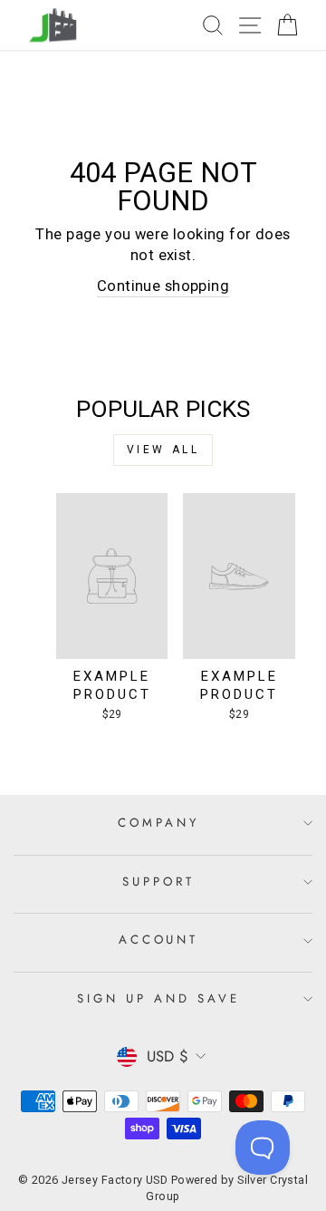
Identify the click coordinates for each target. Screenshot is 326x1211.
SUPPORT (158, 881)
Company (158, 822)
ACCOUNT (159, 939)
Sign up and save (158, 998)
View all (163, 449)
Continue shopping (163, 286)
